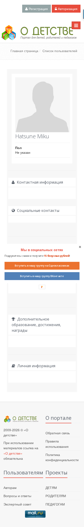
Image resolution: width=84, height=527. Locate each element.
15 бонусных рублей (56, 255)
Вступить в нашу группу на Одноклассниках (42, 265)
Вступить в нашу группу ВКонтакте (42, 276)
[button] (42, 250)
